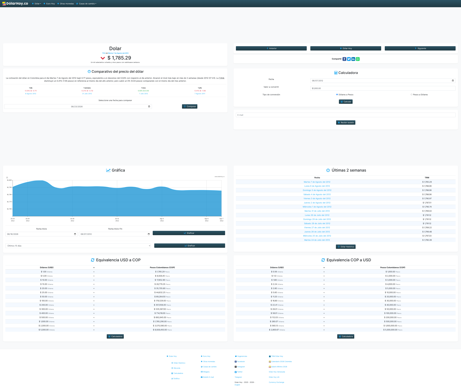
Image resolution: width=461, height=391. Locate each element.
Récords (176, 368)
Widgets (206, 372)
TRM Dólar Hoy (277, 356)
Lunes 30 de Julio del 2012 (317, 215)
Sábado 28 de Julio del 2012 (317, 223)
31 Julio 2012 (87, 94)
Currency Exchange (276, 382)
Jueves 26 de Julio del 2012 (317, 231)
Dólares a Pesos (346, 94)
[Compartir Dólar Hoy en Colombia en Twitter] (349, 59)
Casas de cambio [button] (87, 3)
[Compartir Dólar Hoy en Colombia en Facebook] (344, 59)
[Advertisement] (230, 25)
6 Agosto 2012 (30, 94)
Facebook (241, 361)
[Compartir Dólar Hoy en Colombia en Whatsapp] (358, 59)
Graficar (190, 233)
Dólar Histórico (179, 363)
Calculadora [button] (116, 336)
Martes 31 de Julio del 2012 (317, 211)
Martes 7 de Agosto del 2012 (317, 182)
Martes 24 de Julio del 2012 (317, 240)
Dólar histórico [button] (347, 246)
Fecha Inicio (41, 229)
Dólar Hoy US (274, 377)
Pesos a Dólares (420, 94)
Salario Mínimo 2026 (279, 367)
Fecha (271, 79)
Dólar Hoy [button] (347, 48)
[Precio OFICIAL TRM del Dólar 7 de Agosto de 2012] (15, 3)
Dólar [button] (37, 3)
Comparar (191, 106)
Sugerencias (242, 356)
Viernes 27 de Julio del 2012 (317, 227)
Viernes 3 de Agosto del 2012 (317, 198)
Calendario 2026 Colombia (281, 361)
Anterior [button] (273, 48)
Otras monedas (66, 3)
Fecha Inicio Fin (115, 229)
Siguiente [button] (421, 48)
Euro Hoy (50, 3)
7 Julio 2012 (143, 94)
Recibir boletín (347, 122)
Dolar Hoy (173, 356)
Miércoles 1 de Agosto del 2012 (317, 207)
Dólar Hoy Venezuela (277, 372)
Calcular (347, 101)
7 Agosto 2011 (200, 94)
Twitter (240, 372)
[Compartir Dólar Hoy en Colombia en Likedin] (353, 59)
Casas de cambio (210, 367)
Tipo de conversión (271, 94)
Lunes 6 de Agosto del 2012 (317, 186)
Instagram (241, 367)
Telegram (238, 377)
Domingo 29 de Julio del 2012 (317, 219)
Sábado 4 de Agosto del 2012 (317, 194)
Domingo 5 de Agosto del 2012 (317, 190)
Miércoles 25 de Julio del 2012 (317, 236)
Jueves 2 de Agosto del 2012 (317, 202)
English (237, 385)
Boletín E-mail (208, 377)
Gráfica (176, 378)
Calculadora (178, 373)
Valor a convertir (271, 87)
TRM (103, 53)
